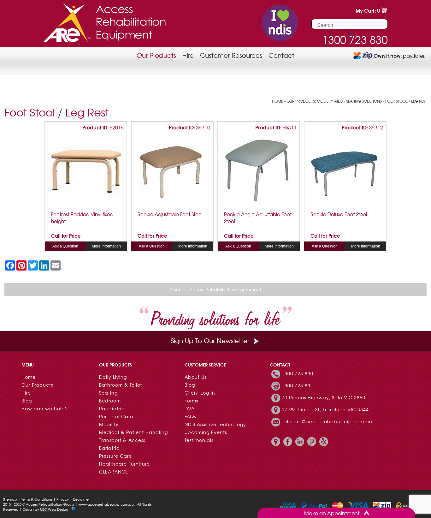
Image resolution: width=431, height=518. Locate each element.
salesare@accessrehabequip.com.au (327, 421)
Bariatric (109, 448)
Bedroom (110, 400)
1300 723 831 (297, 385)
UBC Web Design (54, 509)
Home (277, 101)
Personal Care (116, 416)
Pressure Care (115, 456)
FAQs (190, 416)
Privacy (62, 499)
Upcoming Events (206, 432)
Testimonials (199, 440)
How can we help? (44, 408)
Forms (191, 400)
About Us (195, 377)
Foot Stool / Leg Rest (406, 101)
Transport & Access (122, 440)
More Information (106, 246)
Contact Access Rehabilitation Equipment (215, 289)
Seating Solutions (364, 101)
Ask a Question (65, 246)
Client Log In (200, 393)
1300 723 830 (297, 373)
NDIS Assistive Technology (215, 424)
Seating (108, 393)
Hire (188, 55)
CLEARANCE (113, 471)
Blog (26, 400)
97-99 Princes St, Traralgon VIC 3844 (325, 409)
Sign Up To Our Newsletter (210, 340)
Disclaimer (81, 499)
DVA (190, 408)
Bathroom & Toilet (120, 385)
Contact (281, 55)
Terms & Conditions (36, 499)
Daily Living (113, 377)
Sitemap (10, 499)
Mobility (109, 424)
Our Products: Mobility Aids (314, 101)
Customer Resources (231, 55)
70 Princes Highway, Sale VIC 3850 (323, 397)
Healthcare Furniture (124, 464)
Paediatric (112, 408)
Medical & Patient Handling (133, 432)
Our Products (156, 55)
